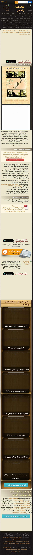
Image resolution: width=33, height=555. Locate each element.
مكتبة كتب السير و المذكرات (22, 507)
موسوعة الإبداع (15, 552)
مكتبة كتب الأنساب (20, 511)
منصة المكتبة (18, 541)
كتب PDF (4, 2)
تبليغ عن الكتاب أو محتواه (15, 160)
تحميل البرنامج (9, 211)
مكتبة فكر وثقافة (13, 498)
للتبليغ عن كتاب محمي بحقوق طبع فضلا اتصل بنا (12, 538)
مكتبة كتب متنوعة (18, 500)
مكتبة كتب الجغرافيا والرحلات (22, 503)
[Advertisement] (16, 48)
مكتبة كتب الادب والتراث (19, 512)
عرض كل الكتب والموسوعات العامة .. (16, 516)
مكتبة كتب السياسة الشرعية (17, 509)
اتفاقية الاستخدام (25, 543)
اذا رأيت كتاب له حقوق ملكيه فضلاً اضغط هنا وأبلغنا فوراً (15, 548)
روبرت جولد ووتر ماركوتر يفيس (9, 184)
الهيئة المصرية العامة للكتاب (14, 186)
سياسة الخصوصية (9, 541)
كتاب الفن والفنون (23, 34)
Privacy (5, 543)
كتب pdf (11, 543)
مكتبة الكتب (25, 541)
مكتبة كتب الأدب (25, 502)
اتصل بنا (16, 543)
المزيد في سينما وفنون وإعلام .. (16, 485)
